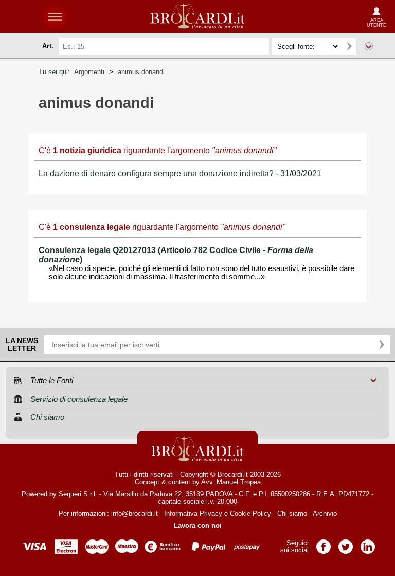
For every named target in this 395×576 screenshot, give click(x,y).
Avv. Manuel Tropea (231, 482)
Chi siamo (292, 513)
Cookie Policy (250, 513)
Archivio (325, 513)
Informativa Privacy (193, 513)
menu (55, 16)
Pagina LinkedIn (368, 543)
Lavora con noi (198, 525)
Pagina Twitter (345, 543)
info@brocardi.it (134, 513)
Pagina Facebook (323, 543)
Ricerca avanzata (369, 46)
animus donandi (141, 72)
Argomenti (89, 72)
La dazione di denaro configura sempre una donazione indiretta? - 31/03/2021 (180, 173)
